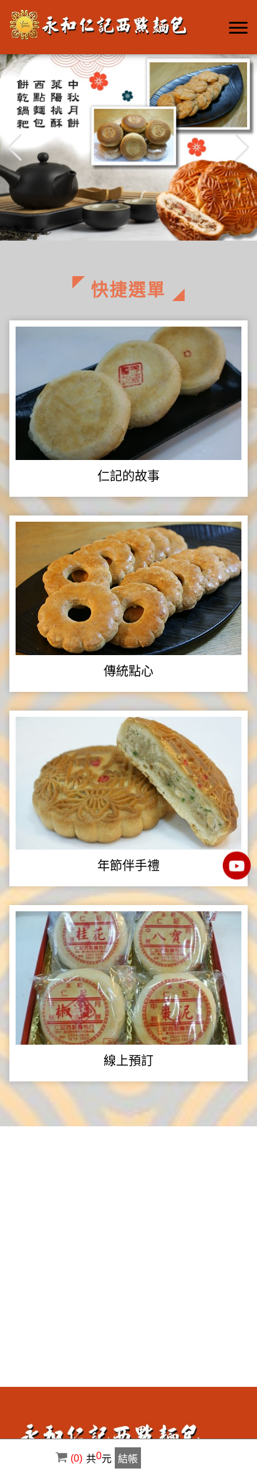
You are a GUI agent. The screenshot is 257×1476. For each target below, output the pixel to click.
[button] (242, 147)
